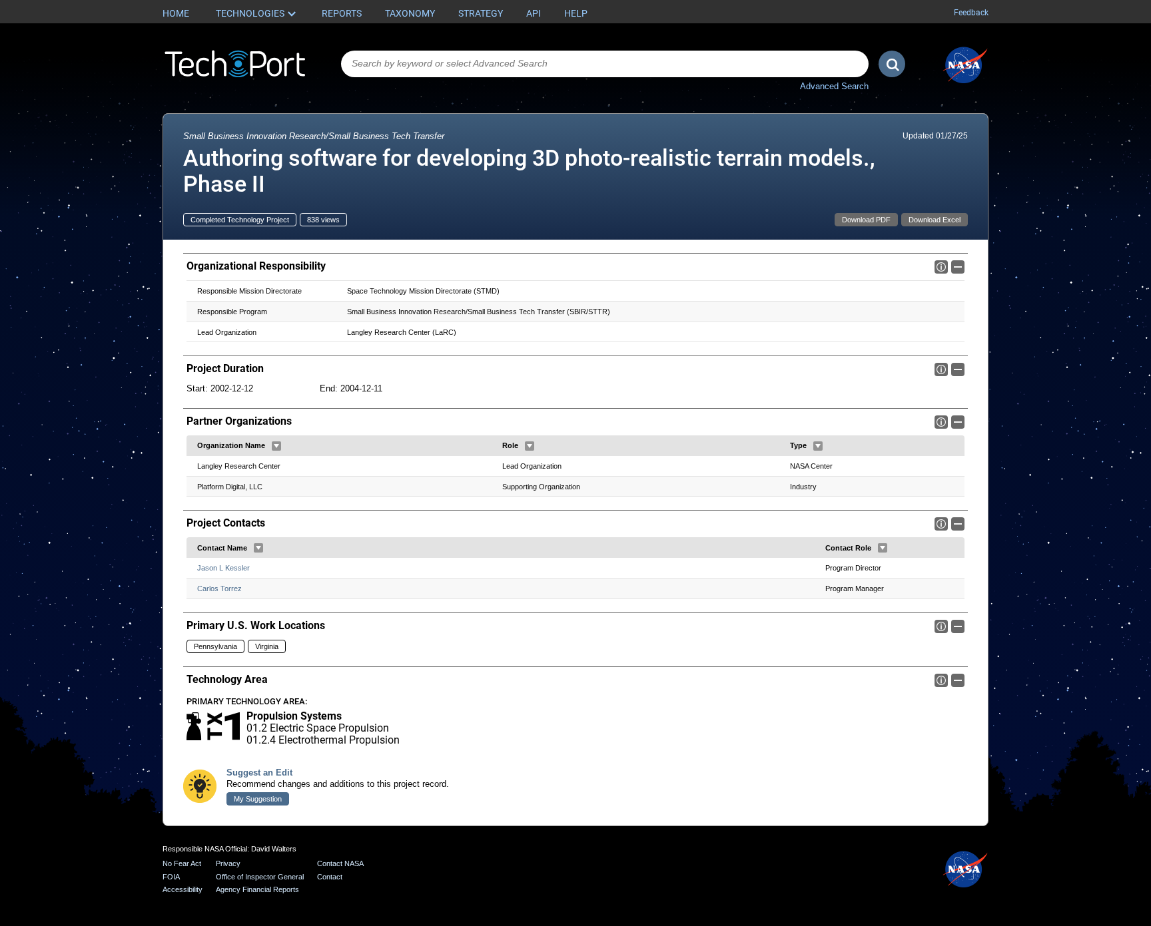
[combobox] (605, 64)
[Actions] (276, 446)
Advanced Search (834, 86)
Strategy (480, 13)
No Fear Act (182, 863)
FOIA (171, 877)
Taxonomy (410, 13)
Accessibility (182, 889)
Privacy (228, 863)
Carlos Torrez (219, 588)
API (533, 13)
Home (176, 13)
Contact (329, 877)
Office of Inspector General (260, 877)
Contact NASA (340, 863)
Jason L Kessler (223, 568)
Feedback (971, 12)
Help (575, 13)
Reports (342, 13)
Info (941, 267)
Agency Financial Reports (257, 889)
